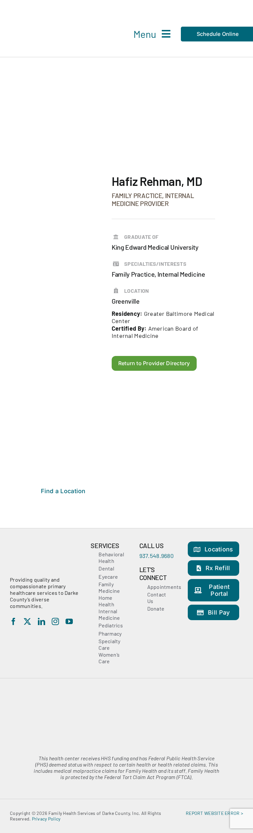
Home (72, 132)
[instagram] (55, 621)
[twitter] (27, 621)
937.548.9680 (156, 555)
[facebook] (13, 621)
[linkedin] (41, 621)
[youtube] (69, 621)
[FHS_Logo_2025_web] (47, 9)
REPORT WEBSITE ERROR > (214, 813)
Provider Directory (110, 132)
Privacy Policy (46, 818)
